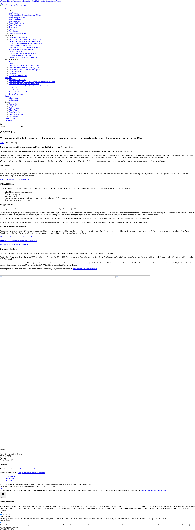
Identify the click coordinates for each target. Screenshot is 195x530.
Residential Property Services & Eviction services (26, 47)
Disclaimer (8, 481)
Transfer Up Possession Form (19, 92)
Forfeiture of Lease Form (18, 90)
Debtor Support (14, 108)
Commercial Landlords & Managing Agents (24, 68)
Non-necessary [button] (5, 521)
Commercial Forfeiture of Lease (20, 45)
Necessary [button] (3, 512)
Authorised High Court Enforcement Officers (25, 15)
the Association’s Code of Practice (85, 269)
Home (7, 9)
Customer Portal (10, 118)
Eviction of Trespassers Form (19, 88)
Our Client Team (15, 19)
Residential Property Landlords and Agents (24, 70)
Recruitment (13, 31)
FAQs (7, 96)
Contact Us (13, 104)
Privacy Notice (10, 476)
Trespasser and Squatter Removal (21, 49)
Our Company (14, 13)
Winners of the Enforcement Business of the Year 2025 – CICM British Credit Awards (30, 1)
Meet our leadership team (9, 179)
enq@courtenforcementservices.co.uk (31, 473)
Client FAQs (13, 98)
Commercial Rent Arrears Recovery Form (24, 84)
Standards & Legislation (17, 33)
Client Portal (9, 120)
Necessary (6, 514)
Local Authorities (15, 72)
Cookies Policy (10, 478)
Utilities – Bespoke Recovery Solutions (23, 57)
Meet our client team (25, 179)
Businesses (13, 74)
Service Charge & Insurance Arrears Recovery (25, 43)
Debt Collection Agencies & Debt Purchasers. (25, 65)
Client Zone (13, 110)
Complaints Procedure (17, 112)
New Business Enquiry (17, 114)
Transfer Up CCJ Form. (17, 80)
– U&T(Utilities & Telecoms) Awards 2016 (18, 241)
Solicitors (12, 61)
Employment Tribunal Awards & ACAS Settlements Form (29, 86)
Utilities (12, 63)
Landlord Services (15, 51)
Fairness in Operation (16, 23)
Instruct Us (8, 78)
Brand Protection (15, 25)
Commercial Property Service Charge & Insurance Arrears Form (32, 82)
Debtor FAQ (13, 100)
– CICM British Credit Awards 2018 (16, 237)
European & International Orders (20, 55)
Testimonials (13, 27)
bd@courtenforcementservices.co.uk (32, 469)
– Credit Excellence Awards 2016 (15, 244)
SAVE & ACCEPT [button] (7, 529)
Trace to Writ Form (16, 94)
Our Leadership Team (17, 17)
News (11, 29)
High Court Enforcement (18, 37)
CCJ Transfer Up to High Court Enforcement (25, 39)
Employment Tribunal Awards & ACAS (23, 53)
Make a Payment (15, 106)
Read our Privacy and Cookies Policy (154, 490)
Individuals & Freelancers (18, 76)
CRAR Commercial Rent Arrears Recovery (24, 41)
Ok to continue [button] (135, 490)
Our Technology (15, 21)
